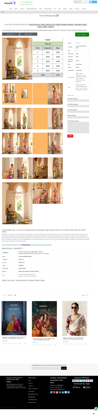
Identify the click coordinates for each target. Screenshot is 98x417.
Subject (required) (71, 115)
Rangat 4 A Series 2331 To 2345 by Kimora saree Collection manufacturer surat (73, 338)
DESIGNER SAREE (80, 24)
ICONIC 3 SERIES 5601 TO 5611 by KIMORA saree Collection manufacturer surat (44, 339)
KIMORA (71, 24)
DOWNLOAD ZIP (11, 34)
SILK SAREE (56, 24)
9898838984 (25, 245)
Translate (85, 3)
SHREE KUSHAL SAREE (37, 24)
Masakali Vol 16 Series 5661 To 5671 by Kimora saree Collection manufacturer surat (13, 338)
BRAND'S (64, 24)
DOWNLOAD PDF (29, 34)
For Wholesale (83, 34)
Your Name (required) (72, 98)
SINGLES (49, 24)
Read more (4, 341)
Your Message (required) (73, 121)
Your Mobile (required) (72, 104)
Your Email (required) (72, 109)
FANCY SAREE (42, 27)
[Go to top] (94, 413)
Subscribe (64, 368)
